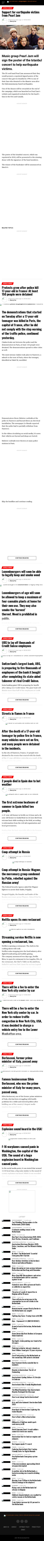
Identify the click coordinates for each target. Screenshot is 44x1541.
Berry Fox (13, 21)
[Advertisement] (22, 126)
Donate (23, 1530)
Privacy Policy (36, 1527)
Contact (14, 1527)
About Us (6, 1527)
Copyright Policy (24, 1527)
